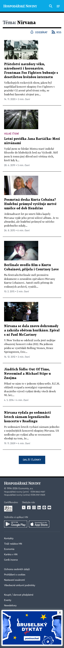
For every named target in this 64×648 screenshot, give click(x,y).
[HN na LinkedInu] (39, 507)
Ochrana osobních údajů (17, 569)
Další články (32, 459)
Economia (9, 549)
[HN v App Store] (39, 524)
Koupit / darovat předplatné (18, 595)
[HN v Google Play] (15, 524)
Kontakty (8, 538)
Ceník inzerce (11, 560)
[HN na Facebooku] (29, 507)
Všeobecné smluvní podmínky (19, 585)
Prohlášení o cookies (14, 575)
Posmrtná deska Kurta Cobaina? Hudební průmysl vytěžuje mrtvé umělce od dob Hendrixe (30, 204)
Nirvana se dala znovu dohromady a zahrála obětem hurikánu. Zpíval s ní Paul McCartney (32, 330)
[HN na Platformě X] (23, 507)
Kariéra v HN (10, 554)
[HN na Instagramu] (34, 507)
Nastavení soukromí (14, 580)
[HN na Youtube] (49, 507)
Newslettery (10, 605)
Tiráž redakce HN (13, 544)
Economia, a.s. (25, 488)
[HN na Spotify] (44, 507)
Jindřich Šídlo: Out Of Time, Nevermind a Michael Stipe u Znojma (27, 374)
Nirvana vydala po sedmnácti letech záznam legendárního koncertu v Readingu (27, 417)
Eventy (7, 600)
